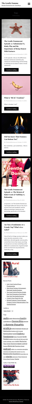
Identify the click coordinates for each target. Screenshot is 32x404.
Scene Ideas (23, 354)
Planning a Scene (19, 346)
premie (18, 351)
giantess (11, 339)
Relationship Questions (11, 354)
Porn (16, 349)
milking (13, 341)
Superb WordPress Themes (16, 401)
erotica (7, 328)
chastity (22, 318)
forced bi (19, 336)
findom (15, 336)
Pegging (5, 346)
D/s (11, 321)
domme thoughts (14, 324)
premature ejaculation (22, 349)
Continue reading (11, 70)
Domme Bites (17, 321)
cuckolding (6, 321)
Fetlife (14, 334)
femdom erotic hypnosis (17, 331)
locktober (9, 341)
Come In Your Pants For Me (15, 298)
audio (6, 318)
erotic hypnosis (16, 328)
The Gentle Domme (10, 3)
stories (9, 356)
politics (13, 349)
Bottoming (16, 318)
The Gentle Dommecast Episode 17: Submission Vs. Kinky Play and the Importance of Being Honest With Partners (15, 46)
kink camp (22, 339)
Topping (17, 359)
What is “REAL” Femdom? (14, 98)
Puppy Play (22, 351)
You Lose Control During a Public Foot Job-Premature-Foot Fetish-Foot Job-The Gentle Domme (16, 294)
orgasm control (21, 344)
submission (15, 356)
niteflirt (17, 341)
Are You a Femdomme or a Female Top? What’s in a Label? (14, 227)
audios (11, 318)
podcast (7, 349)
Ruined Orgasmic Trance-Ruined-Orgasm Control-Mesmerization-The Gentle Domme (17, 302)
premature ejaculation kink (9, 351)
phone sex (11, 346)
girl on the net (16, 339)
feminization (7, 334)
